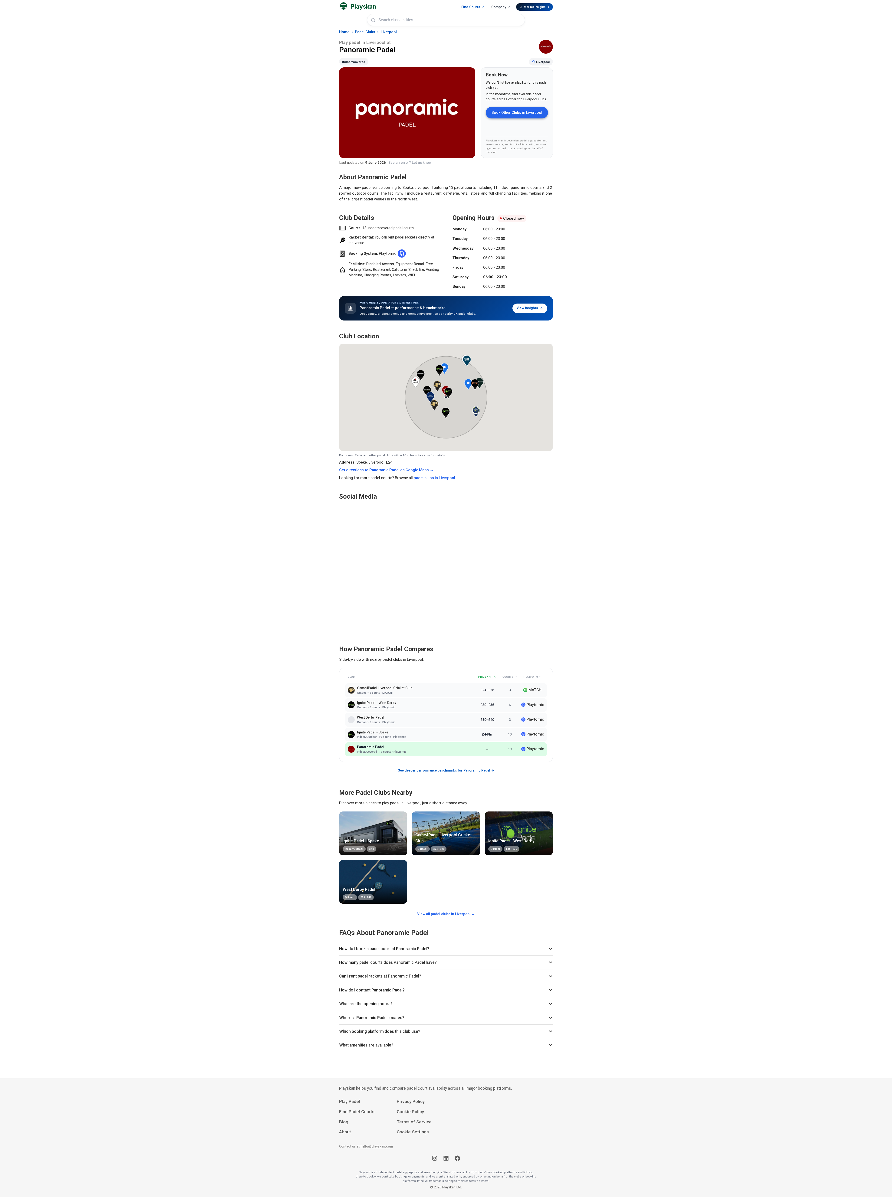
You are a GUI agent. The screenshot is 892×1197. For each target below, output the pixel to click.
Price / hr (485, 676)
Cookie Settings (413, 1132)
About (345, 1132)
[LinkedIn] (446, 1159)
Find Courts (470, 7)
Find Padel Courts (356, 1111)
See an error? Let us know (409, 162)
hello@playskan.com (377, 1146)
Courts (508, 676)
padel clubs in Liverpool (434, 477)
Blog (343, 1122)
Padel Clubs (365, 32)
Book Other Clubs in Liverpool (517, 112)
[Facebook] (457, 1159)
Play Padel (349, 1101)
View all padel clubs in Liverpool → (446, 914)
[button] (444, 369)
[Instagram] (434, 1159)
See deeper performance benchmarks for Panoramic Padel (444, 770)
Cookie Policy (410, 1111)
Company (498, 7)
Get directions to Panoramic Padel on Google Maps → (386, 470)
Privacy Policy (411, 1101)
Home (344, 32)
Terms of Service (414, 1122)
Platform (531, 676)
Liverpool (389, 32)
